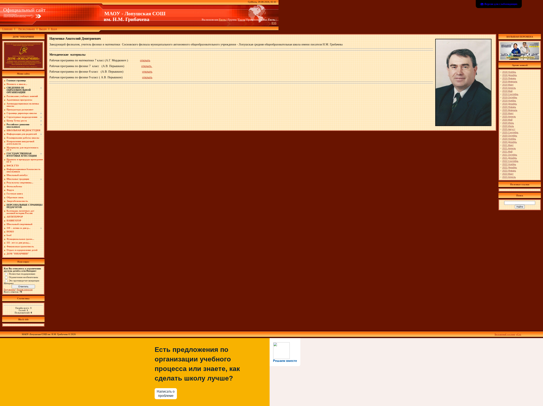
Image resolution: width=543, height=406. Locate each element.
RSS (274, 23)
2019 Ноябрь (509, 100)
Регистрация (26, 29)
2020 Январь (509, 107)
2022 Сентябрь (510, 161)
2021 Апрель (509, 148)
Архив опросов (24, 289)
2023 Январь (509, 170)
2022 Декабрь (509, 167)
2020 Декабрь (509, 142)
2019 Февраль (509, 81)
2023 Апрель (509, 177)
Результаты (9, 289)
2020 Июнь (508, 123)
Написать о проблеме (166, 393)
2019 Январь (509, 78)
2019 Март (508, 84)
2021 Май (507, 151)
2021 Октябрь (509, 154)
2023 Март (508, 174)
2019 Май (507, 91)
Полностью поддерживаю (22, 274)
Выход (43, 29)
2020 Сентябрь (510, 132)
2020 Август (508, 129)
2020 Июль (508, 126)
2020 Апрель (509, 116)
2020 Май (507, 119)
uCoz (518, 334)
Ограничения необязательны (23, 277)
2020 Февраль (509, 110)
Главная (7, 29)
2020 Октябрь (509, 135)
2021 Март (508, 145)
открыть (145, 60)
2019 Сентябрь (510, 94)
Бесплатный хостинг (505, 334)
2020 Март (508, 113)
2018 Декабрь (509, 75)
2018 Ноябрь (509, 72)
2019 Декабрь (509, 104)
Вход (54, 29)
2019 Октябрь (509, 97)
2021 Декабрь (509, 158)
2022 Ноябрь (509, 164)
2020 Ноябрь (509, 139)
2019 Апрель (509, 88)
